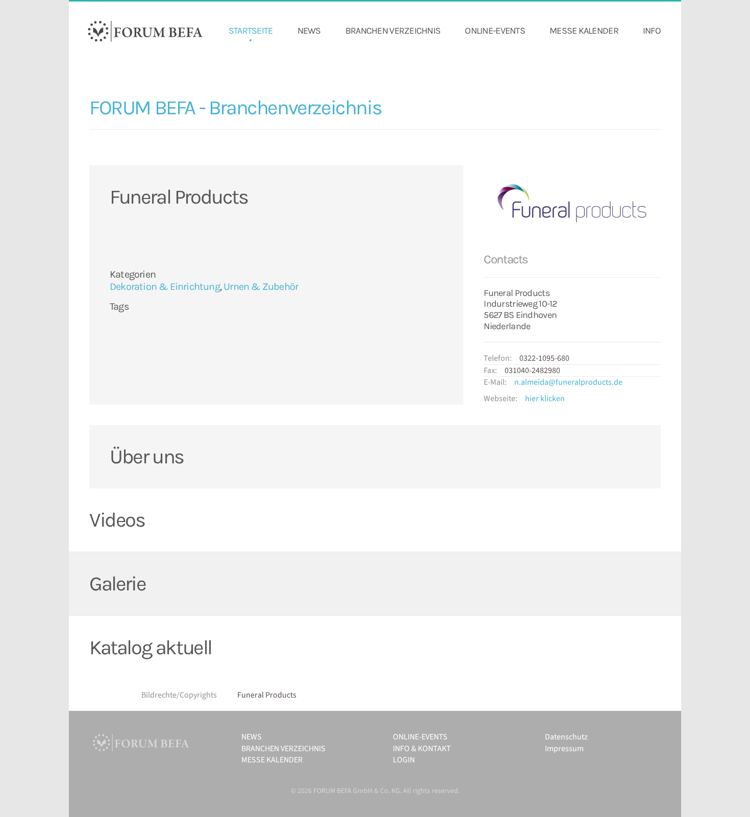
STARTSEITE (251, 30)
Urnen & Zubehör (260, 286)
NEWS (309, 30)
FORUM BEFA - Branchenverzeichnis (235, 107)
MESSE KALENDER (583, 30)
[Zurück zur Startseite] (145, 31)
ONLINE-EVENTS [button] (495, 30)
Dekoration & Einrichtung (165, 286)
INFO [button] (652, 30)
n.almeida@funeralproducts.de (568, 382)
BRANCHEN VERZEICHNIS (393, 30)
